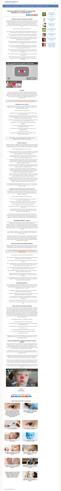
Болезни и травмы (51, 26)
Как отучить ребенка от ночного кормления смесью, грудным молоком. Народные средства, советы (51, 45)
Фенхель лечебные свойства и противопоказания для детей (51, 14)
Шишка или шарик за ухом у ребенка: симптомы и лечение (51, 39)
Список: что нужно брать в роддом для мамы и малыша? (51, 19)
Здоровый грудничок (11, 1)
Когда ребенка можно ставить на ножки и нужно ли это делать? (51, 29)
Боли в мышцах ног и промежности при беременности (51, 24)
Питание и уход (51, 21)
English (55, 2)
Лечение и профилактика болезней (52, 17)
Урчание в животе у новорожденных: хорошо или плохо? (51, 34)
